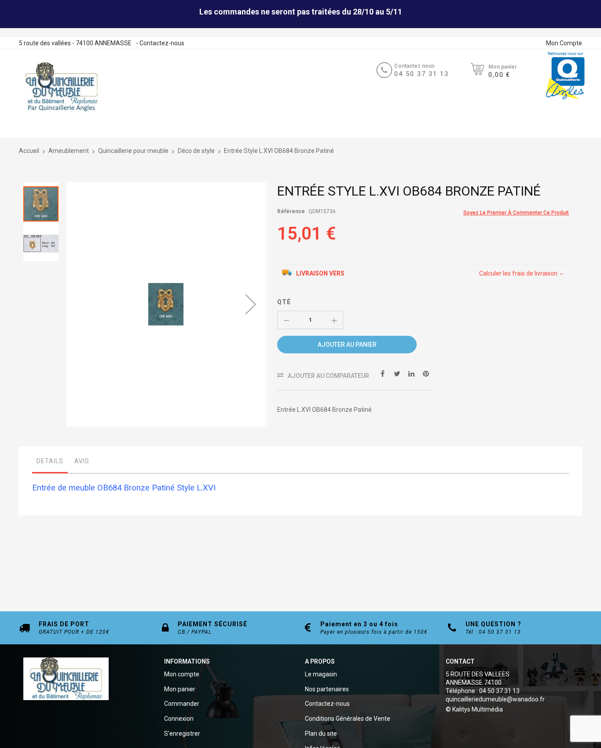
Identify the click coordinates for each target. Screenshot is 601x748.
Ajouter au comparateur (328, 375)
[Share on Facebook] (382, 373)
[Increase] (334, 320)
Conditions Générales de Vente (347, 718)
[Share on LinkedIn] (411, 373)
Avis (81, 461)
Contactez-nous (161, 43)
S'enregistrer (182, 733)
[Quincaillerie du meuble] (61, 87)
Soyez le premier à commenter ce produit (516, 213)
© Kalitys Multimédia (474, 709)
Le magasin (321, 674)
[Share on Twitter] (396, 373)
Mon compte (181, 674)
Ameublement (68, 150)
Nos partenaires (327, 689)
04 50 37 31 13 (421, 74)
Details (50, 461)
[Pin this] (425, 373)
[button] (250, 304)
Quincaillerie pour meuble (133, 150)
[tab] (50, 463)
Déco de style (196, 150)
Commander (181, 703)
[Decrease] (286, 320)
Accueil (29, 150)
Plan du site (321, 733)
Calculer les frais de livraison (518, 273)
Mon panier (179, 689)
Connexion (179, 718)
